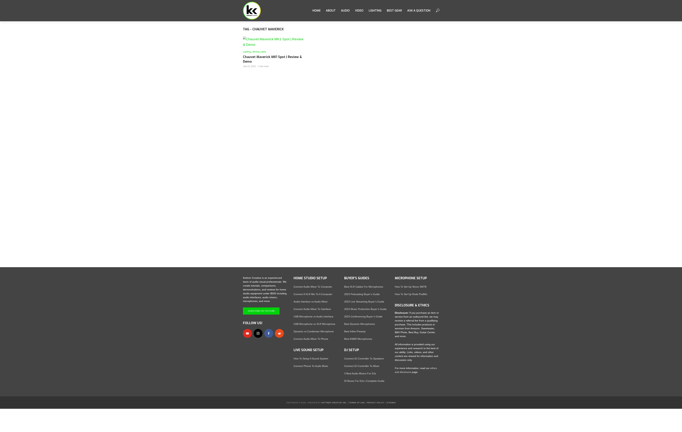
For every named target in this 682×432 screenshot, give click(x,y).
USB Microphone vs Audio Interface (313, 316)
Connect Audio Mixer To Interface (312, 309)
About (331, 10)
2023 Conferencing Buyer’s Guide (363, 316)
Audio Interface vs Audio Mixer (311, 301)
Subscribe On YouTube (261, 311)
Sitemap (391, 403)
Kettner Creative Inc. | (334, 403)
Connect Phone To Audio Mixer (311, 366)
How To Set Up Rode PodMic (411, 294)
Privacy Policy (376, 403)
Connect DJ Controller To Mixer (361, 366)
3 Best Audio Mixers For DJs (360, 373)
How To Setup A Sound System (311, 358)
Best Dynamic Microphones (359, 324)
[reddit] (279, 333)
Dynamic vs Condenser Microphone (314, 331)
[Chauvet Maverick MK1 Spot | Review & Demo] (273, 42)
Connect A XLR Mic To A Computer (313, 294)
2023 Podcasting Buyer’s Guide (362, 294)
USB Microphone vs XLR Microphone (314, 324)
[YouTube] (247, 333)
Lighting (247, 52)
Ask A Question (418, 10)
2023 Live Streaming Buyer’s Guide (364, 301)
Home (316, 10)
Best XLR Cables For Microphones (363, 286)
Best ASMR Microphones (358, 338)
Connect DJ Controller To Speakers (364, 358)
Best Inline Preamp (355, 331)
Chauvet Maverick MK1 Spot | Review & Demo (272, 59)
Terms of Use (357, 403)
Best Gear (394, 10)
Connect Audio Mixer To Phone (311, 338)
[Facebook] (268, 333)
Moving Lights (259, 52)
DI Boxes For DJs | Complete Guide (364, 380)
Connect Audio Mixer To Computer (313, 286)
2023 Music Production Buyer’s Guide (365, 309)
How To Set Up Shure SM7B (410, 286)
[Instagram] (258, 333)
